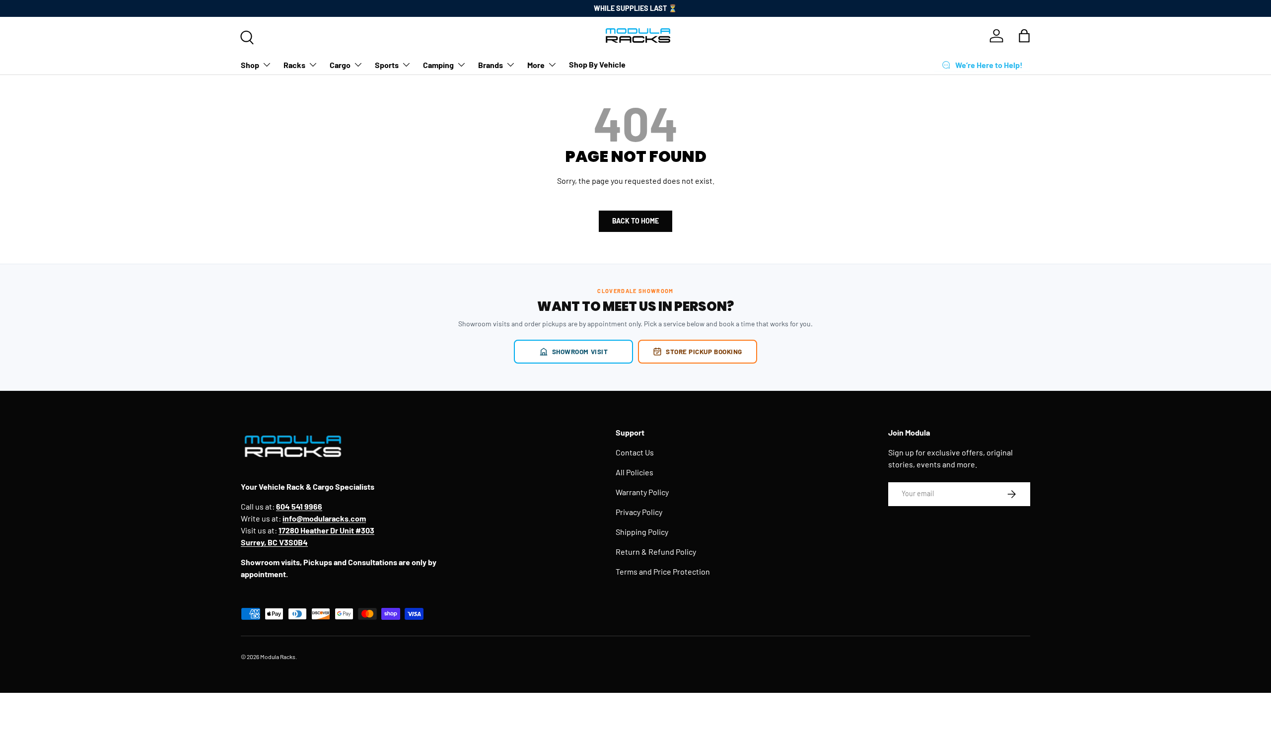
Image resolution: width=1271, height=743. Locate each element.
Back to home (635, 221)
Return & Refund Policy (656, 551)
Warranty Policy (642, 492)
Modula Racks (277, 656)
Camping (438, 64)
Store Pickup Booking (704, 351)
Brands (490, 64)
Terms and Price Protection (663, 571)
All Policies (634, 472)
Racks (294, 64)
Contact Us (635, 452)
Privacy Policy (639, 512)
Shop (250, 64)
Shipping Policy (642, 531)
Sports (387, 64)
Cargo (340, 64)
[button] (1024, 36)
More (536, 64)
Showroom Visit (580, 351)
